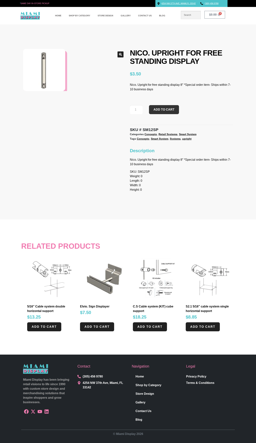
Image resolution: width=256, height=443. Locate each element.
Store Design (105, 15)
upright (187, 138)
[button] (121, 54)
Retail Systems (168, 134)
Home (58, 15)
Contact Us (145, 15)
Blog (162, 15)
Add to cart (163, 109)
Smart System (187, 134)
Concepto (150, 134)
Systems (175, 138)
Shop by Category (79, 15)
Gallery (126, 15)
